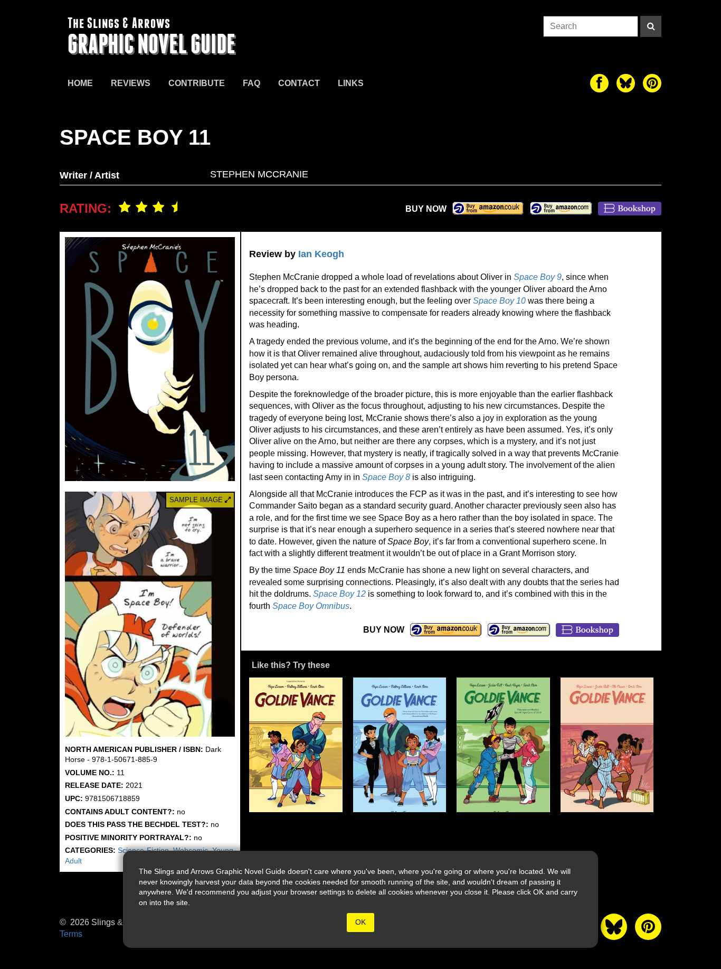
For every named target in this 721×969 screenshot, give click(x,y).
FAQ (251, 83)
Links (351, 83)
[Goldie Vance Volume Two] (400, 745)
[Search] (650, 26)
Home (80, 83)
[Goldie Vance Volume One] (296, 745)
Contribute (196, 83)
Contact (299, 83)
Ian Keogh (321, 254)
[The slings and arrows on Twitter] (625, 83)
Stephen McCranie (259, 174)
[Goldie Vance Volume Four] (607, 745)
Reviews (130, 83)
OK (360, 922)
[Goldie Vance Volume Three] (503, 745)
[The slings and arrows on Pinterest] (652, 83)
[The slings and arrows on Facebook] (599, 83)
